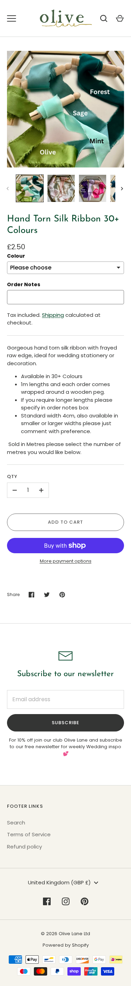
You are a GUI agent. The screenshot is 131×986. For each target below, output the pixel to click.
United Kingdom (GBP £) (59, 882)
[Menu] (11, 18)
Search (16, 822)
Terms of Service (29, 834)
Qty (12, 476)
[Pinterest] (84, 901)
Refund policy (24, 846)
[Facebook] (46, 901)
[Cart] (120, 18)
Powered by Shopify (66, 945)
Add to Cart (65, 522)
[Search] (103, 18)
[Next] (122, 188)
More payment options (66, 561)
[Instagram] (65, 901)
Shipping (53, 315)
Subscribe (65, 722)
